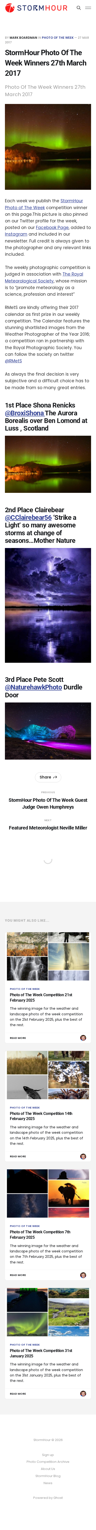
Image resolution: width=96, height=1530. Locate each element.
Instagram (16, 234)
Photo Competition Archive (48, 1461)
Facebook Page (52, 227)
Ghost (58, 1497)
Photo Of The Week (58, 38)
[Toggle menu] (88, 8)
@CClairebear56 (28, 518)
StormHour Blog (48, 1476)
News (48, 1483)
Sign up (48, 1455)
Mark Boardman (23, 38)
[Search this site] (78, 8)
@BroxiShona (25, 413)
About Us (48, 1468)
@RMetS (13, 361)
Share (45, 777)
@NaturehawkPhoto (33, 687)
